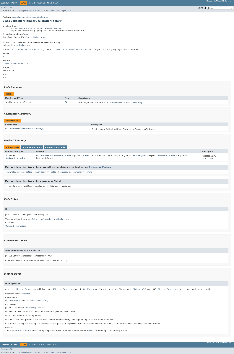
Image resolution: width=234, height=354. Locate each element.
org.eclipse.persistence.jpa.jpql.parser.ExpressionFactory (34, 28)
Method (36, 11)
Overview (5, 3)
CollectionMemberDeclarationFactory (23, 129)
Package (15, 3)
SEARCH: (201, 8)
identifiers (75, 172)
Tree (30, 3)
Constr (27, 11)
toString (87, 172)
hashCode (62, 172)
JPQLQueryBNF (139, 155)
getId (53, 172)
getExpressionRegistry (37, 172)
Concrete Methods (55, 147)
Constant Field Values (15, 226)
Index (49, 3)
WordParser (88, 155)
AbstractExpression (15, 158)
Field (20, 11)
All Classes (6, 8)
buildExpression (44, 155)
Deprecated (39, 3)
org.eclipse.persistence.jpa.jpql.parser (30, 17)
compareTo (10, 172)
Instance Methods (32, 147)
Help (55, 3)
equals (20, 172)
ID (66, 102)
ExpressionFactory (34, 37)
